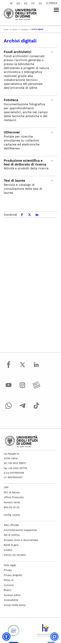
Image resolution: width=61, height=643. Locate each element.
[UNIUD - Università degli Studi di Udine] (20, 14)
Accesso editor (12, 595)
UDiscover (12, 132)
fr (33, 3)
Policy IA (8, 580)
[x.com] (22, 367)
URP (6, 487)
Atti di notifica (12, 535)
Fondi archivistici (17, 52)
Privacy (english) (13, 575)
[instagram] (22, 388)
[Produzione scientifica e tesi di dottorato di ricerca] (52, 161)
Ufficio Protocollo (14, 497)
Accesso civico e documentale (21, 540)
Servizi (14, 29)
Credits (8, 550)
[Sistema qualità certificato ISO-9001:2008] (13, 631)
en (18, 3)
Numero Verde (12, 502)
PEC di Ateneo (12, 492)
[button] (6, 636)
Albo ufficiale (11, 525)
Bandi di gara (11, 544)
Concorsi (9, 585)
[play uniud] (36, 388)
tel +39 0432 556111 (15, 463)
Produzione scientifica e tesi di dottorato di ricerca (25, 162)
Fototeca (11, 100)
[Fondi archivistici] (52, 52)
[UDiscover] (52, 132)
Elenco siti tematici (15, 554)
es (25, 3)
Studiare (24, 29)
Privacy (8, 570)
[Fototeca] (52, 100)
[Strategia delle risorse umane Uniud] (45, 631)
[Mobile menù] (56, 9)
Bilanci (7, 590)
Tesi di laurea (14, 180)
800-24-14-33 (11, 507)
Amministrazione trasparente (20, 530)
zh (40, 3)
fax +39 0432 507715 (15, 468)
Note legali (10, 565)
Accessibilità (11, 600)
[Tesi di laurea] (52, 181)
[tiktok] (36, 408)
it (11, 3)
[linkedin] (36, 367)
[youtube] (8, 388)
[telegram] (22, 408)
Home (6, 29)
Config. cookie (12, 514)
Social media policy (15, 605)
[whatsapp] (8, 408)
